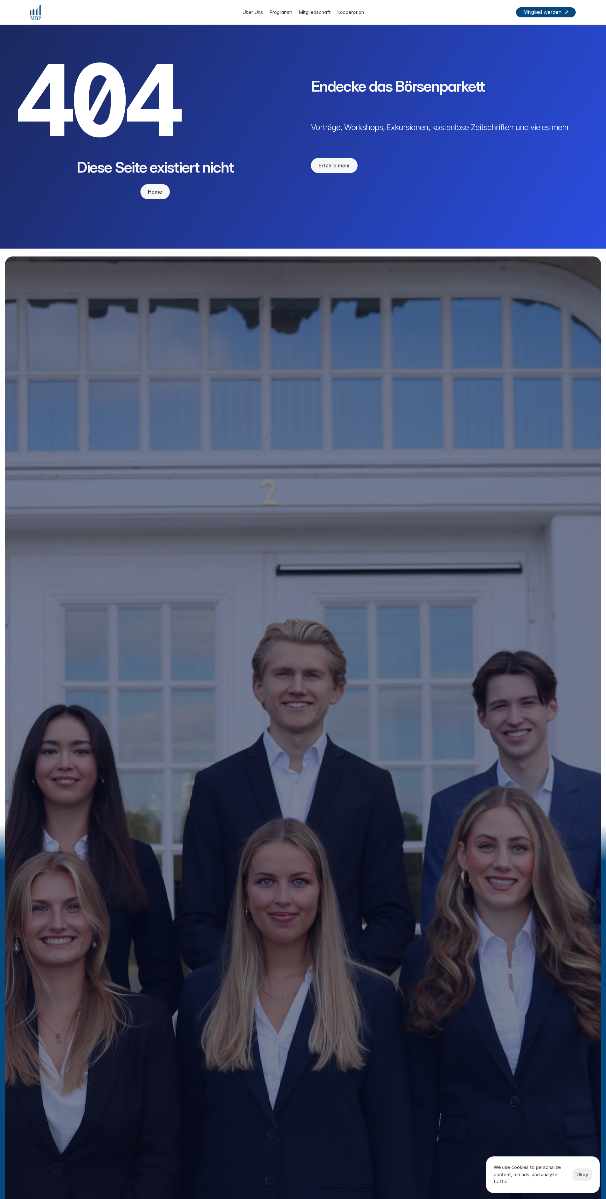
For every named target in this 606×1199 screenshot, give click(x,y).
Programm (280, 12)
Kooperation (350, 12)
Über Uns (252, 12)
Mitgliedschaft (315, 12)
